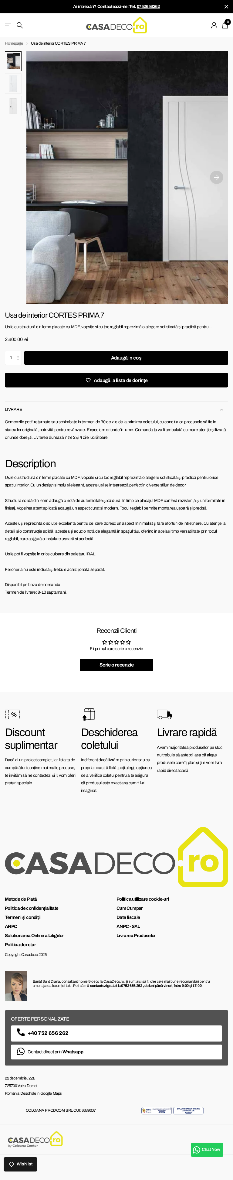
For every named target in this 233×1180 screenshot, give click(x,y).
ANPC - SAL (128, 926)
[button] (19, 353)
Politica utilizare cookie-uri (142, 899)
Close (226, 6)
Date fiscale (128, 917)
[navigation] (13, 61)
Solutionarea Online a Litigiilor (34, 935)
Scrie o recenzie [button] (116, 664)
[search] (20, 25)
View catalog (8, 25)
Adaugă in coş (126, 357)
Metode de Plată (21, 899)
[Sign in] (214, 25)
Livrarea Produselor (136, 935)
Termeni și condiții (23, 917)
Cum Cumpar (129, 908)
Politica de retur (20, 944)
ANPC (11, 926)
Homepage (14, 43)
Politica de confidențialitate (31, 908)
